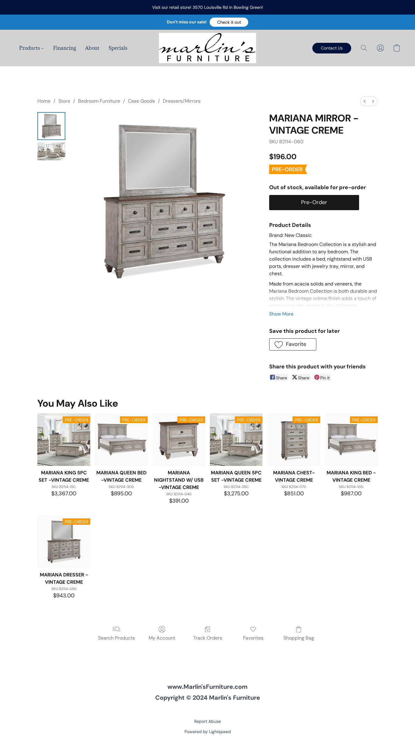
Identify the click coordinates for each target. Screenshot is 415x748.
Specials (117, 48)
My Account (162, 638)
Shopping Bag (298, 638)
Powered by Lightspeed (207, 731)
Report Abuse (207, 721)
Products (30, 48)
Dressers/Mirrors (182, 101)
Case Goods (141, 101)
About (92, 48)
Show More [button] (281, 314)
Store (64, 101)
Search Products (116, 638)
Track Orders (207, 638)
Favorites (253, 638)
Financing (64, 48)
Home (43, 101)
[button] (229, 22)
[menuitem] (364, 101)
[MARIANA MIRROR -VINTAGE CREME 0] (51, 126)
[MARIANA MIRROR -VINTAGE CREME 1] (51, 151)
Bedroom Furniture (99, 101)
